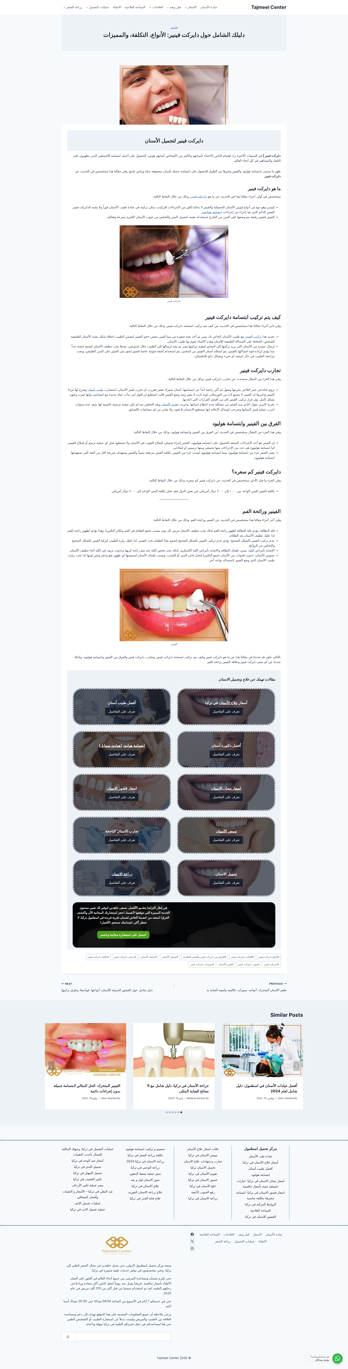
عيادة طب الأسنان (260, 1156)
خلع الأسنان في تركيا (203, 1186)
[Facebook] (192, 1234)
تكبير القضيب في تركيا (87, 1179)
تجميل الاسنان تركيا (202, 1167)
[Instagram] (192, 1248)
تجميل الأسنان (170, 956)
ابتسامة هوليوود (212, 212)
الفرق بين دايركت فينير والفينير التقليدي (204, 956)
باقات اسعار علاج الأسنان (203, 1149)
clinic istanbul (286, 1098)
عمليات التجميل (245, 1241)
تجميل (232, 874)
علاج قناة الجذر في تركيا (145, 1198)
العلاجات (228, 1234)
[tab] (181, 1112)
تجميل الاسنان (149, 956)
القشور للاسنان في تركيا (260, 1216)
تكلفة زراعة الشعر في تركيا (145, 1155)
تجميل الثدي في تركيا (87, 1167)
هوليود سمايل (110, 745)
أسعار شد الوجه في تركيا (87, 1160)
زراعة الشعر (223, 1241)
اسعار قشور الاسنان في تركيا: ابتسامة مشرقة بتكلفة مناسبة (260, 1195)
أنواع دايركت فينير (268, 956)
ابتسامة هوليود (134, 745)
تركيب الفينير (253, 336)
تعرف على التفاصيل (226, 711)
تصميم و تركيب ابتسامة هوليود (145, 1149)
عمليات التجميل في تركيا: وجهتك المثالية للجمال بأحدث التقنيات (87, 1151)
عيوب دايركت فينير (249, 964)
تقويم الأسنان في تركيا (202, 1173)
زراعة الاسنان (121, 874)
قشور (239, 207)
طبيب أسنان (95, 389)
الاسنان (112, 788)
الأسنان (174, 27)
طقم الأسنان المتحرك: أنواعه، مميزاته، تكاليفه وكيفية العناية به (247, 987)
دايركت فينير (199, 196)
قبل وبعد (243, 1234)
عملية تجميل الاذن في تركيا (87, 1209)
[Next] (51, 1066)
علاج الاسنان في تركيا (145, 1186)
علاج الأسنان (228, 703)
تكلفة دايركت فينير (98, 956)
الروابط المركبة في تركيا (260, 1204)
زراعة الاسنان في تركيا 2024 (145, 1161)
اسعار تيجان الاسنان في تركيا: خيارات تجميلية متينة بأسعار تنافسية (260, 1183)
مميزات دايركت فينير (202, 964)
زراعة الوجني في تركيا (145, 1167)
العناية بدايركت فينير (242, 956)
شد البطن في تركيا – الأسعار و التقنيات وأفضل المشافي (88, 1194)
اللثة (251, 550)
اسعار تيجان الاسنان (226, 788)
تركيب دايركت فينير (125, 956)
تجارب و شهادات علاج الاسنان (203, 1161)
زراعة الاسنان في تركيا (202, 1198)
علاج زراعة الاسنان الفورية (145, 1192)
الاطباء (117, 7)
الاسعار (257, 1234)
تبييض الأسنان (226, 831)
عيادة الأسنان (208, 7)
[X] (192, 1241)
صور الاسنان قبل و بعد (145, 1180)
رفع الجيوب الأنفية (203, 1192)
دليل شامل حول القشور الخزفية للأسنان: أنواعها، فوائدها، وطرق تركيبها (107, 987)
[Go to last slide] (296, 1066)
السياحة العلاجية (135, 7)
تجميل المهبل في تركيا (87, 1173)
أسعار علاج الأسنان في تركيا (260, 1162)
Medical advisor (196, 1098)
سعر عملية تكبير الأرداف (87, 1185)
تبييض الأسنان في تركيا (203, 1155)
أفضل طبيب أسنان (260, 1168)
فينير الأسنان (226, 964)
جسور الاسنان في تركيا (203, 1180)
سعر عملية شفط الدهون (145, 1173)
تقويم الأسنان (170, 404)
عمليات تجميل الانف (87, 1203)
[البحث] (67, 1337)
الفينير (271, 207)
